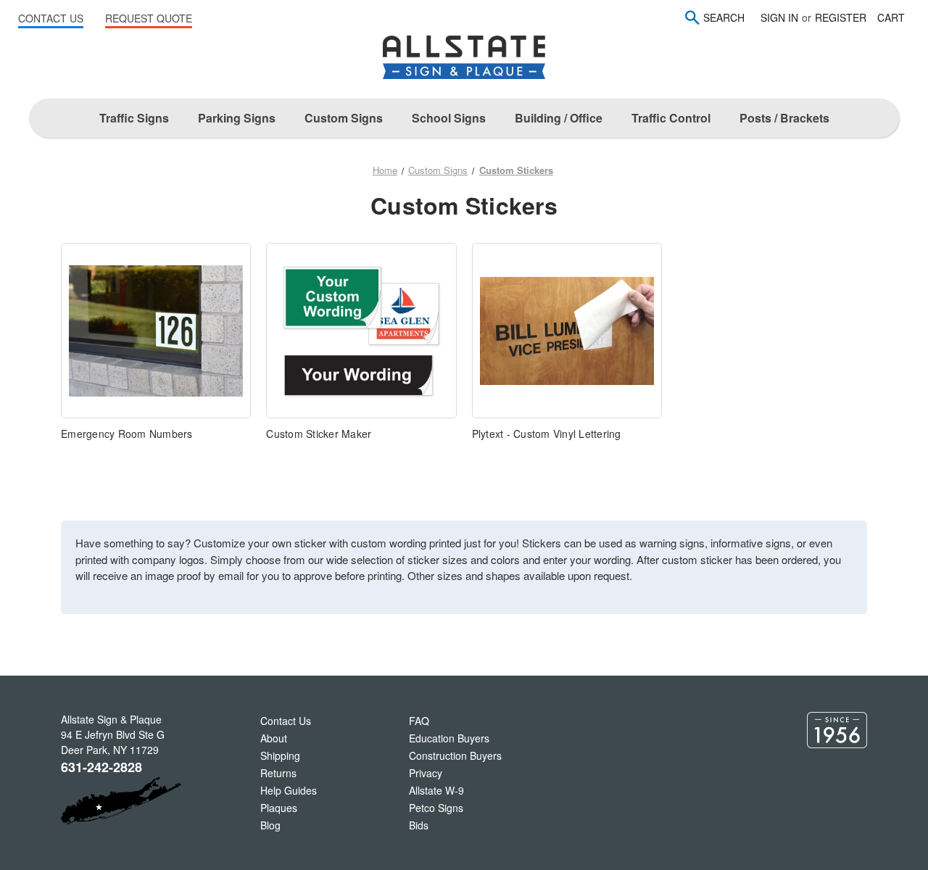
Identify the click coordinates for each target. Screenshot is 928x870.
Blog (270, 825)
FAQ (419, 720)
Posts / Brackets (784, 117)
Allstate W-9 (436, 790)
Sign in (779, 17)
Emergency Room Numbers (127, 433)
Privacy (425, 773)
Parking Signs (237, 117)
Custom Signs (343, 117)
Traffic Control (670, 117)
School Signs (449, 117)
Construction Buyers (455, 755)
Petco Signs (436, 807)
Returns (278, 773)
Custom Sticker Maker (318, 433)
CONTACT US (50, 18)
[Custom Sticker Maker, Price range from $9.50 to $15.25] (361, 330)
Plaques (278, 807)
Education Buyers (449, 738)
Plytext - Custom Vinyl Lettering (546, 433)
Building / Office (558, 117)
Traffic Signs (134, 117)
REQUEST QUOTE (148, 18)
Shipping (280, 755)
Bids (418, 825)
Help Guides (288, 790)
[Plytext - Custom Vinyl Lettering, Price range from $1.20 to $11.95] (567, 330)
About (273, 738)
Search (724, 17)
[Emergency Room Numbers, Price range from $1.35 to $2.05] (156, 330)
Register (840, 17)
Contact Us (285, 720)
